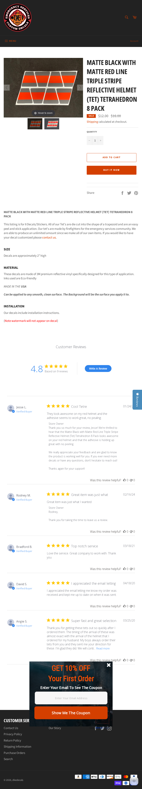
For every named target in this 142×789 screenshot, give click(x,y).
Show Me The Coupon (71, 712)
